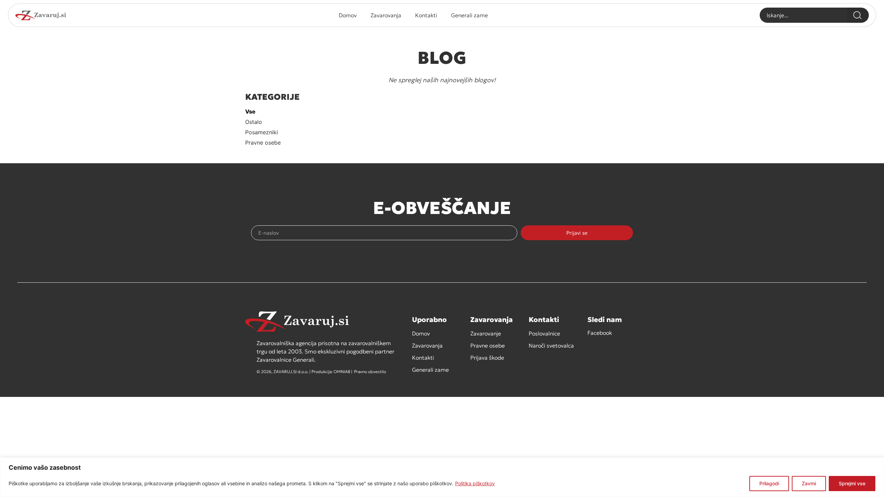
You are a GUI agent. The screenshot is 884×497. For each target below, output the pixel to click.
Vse (250, 111)
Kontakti (426, 15)
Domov (348, 15)
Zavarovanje (485, 333)
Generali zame (469, 15)
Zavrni (809, 483)
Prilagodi (769, 483)
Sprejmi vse (852, 483)
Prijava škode (487, 357)
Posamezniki (261, 132)
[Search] (858, 15)
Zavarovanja (386, 15)
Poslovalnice (544, 333)
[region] (442, 477)
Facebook (599, 332)
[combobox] (803, 15)
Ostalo (253, 121)
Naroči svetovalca (551, 345)
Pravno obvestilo (370, 371)
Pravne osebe (263, 142)
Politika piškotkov (475, 483)
